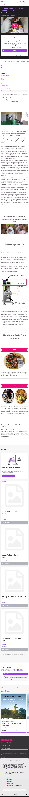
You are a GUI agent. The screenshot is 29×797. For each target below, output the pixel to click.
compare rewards (8, 475)
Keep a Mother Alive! (10, 511)
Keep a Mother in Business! (12, 638)
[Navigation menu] (27, 1)
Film (2, 80)
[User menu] (25, 2)
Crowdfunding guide (19, 670)
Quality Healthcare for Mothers (14, 597)
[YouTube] (5, 746)
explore (7, 691)
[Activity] (22, 1)
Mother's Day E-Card (10, 555)
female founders (5, 85)
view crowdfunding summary (14, 55)
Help (11, 670)
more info (3, 75)
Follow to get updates (8, 679)
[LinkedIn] (9, 746)
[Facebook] (1, 746)
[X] (3, 746)
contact (7, 75)
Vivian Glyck (5, 12)
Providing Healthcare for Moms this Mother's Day (13, 9)
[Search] (16, 2)
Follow (15, 50)
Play (14, 24)
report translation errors (7, 754)
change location (20, 5)
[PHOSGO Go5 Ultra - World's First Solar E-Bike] (13, 706)
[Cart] (19, 2)
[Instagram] (7, 746)
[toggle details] (25, 732)
